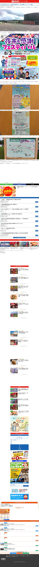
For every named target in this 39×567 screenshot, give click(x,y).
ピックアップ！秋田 (23, 1)
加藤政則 (4, 252)
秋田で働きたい (3, 197)
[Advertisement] (19, 260)
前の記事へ (6, 182)
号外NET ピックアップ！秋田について (12, 556)
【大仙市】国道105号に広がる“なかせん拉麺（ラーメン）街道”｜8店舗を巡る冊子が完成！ (23, 270)
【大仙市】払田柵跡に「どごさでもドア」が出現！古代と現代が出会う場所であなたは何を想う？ (23, 313)
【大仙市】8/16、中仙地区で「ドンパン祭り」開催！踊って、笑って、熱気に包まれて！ (23, 304)
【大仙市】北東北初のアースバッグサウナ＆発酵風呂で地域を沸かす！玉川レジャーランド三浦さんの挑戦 (23, 332)
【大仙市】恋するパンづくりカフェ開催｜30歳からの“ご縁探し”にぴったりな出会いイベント (23, 412)
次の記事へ (32, 182)
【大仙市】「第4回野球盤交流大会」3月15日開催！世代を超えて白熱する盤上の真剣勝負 (23, 390)
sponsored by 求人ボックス (8, 197)
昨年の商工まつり (2, 110)
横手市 (11, 442)
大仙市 (1, 252)
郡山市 (11, 443)
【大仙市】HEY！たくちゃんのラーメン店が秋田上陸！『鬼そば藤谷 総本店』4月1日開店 (23, 341)
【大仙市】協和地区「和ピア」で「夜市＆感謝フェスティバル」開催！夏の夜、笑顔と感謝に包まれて (23, 287)
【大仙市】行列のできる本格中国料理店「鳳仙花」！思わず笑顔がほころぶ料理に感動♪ (23, 295)
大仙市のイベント (2, 251)
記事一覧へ (19, 182)
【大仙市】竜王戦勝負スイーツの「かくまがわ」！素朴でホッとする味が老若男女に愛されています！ (23, 360)
